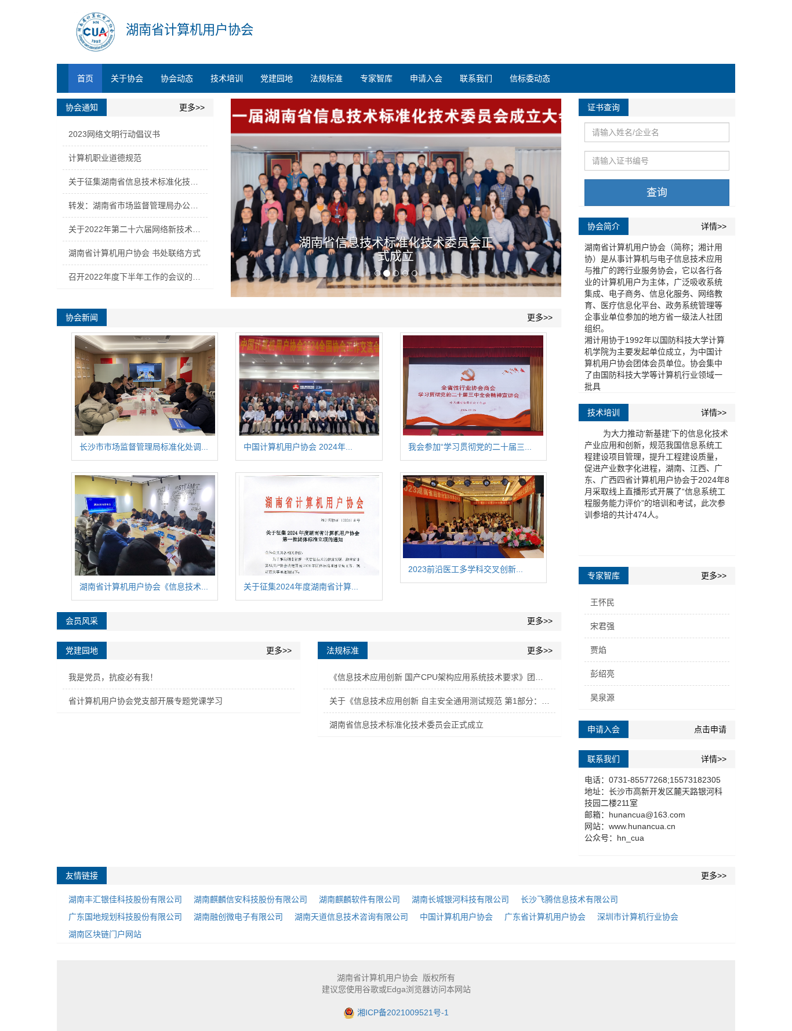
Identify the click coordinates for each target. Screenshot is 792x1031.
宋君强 (602, 626)
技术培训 (226, 78)
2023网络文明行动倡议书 (114, 134)
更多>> (192, 107)
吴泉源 (602, 697)
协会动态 (177, 78)
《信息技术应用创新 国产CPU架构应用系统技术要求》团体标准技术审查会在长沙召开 (442, 677)
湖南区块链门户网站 (104, 934)
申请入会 (426, 78)
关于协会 (127, 78)
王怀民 (602, 602)
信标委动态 (530, 78)
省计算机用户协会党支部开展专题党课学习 (145, 701)
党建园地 (276, 78)
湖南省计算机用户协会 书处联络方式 (134, 253)
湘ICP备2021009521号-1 (403, 1012)
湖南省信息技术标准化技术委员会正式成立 (396, 249)
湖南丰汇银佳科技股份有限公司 (125, 899)
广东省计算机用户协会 (545, 916)
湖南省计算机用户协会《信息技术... (143, 586)
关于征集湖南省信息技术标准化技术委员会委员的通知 (138, 181)
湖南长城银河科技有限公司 (460, 899)
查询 (656, 192)
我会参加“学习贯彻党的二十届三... (470, 446)
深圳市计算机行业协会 (637, 916)
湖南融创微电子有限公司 (238, 916)
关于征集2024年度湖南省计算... (301, 586)
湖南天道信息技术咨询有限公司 (351, 916)
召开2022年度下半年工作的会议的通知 (138, 276)
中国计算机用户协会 (456, 916)
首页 (85, 78)
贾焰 (598, 649)
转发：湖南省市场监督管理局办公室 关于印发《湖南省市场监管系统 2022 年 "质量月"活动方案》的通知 (138, 205)
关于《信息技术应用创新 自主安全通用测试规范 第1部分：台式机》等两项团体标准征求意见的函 (442, 701)
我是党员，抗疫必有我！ (113, 677)
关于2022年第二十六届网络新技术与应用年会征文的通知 (138, 229)
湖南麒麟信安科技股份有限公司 (250, 899)
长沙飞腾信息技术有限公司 (569, 899)
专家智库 (376, 78)
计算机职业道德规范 (104, 157)
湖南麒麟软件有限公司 (359, 899)
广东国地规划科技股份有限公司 (125, 916)
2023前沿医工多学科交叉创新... (465, 569)
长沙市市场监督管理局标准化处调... (143, 446)
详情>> (713, 226)
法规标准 (326, 78)
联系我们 (476, 78)
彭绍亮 (602, 673)
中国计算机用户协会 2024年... (298, 446)
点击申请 (710, 729)
